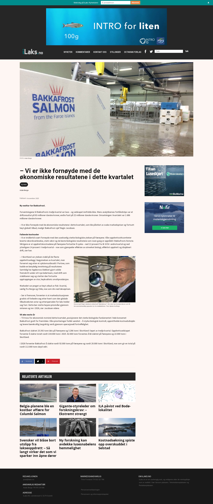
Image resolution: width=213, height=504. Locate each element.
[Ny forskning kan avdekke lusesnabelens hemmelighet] (77, 428)
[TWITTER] (151, 52)
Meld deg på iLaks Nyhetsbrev (86, 3)
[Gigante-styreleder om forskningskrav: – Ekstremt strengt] (77, 393)
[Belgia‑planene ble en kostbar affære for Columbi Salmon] (38, 393)
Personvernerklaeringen (90, 490)
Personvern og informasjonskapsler (95, 494)
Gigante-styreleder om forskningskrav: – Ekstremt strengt (77, 410)
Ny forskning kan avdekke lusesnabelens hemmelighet (77, 444)
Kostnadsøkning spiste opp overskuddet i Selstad (116, 444)
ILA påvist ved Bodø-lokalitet (114, 408)
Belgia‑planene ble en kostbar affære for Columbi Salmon (37, 410)
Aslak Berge (24, 190)
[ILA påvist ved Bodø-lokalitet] (116, 393)
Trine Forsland (86, 479)
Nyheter (24, 184)
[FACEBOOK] (145, 52)
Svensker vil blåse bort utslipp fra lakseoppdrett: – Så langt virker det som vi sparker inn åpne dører (38, 448)
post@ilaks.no (28, 479)
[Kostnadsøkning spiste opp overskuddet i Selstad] (116, 428)
